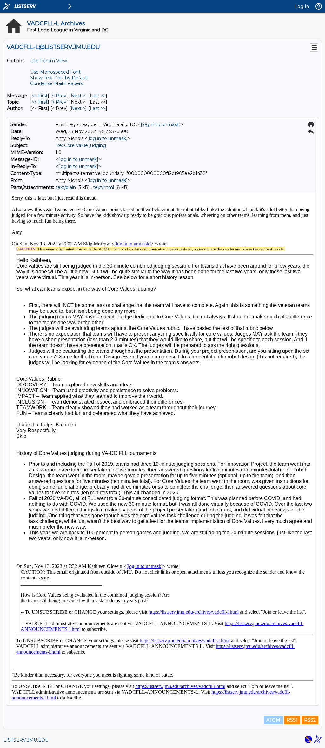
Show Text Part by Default (59, 78)
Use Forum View (48, 60)
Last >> (98, 95)
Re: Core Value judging (81, 145)
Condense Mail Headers (56, 83)
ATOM (273, 720)
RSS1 (292, 720)
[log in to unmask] (161, 124)
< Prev (59, 95)
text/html (103, 187)
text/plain (66, 187)
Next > (78, 95)
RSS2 (310, 720)
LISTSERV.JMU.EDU (26, 740)
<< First (40, 95)
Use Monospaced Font (55, 72)
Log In (302, 6)
